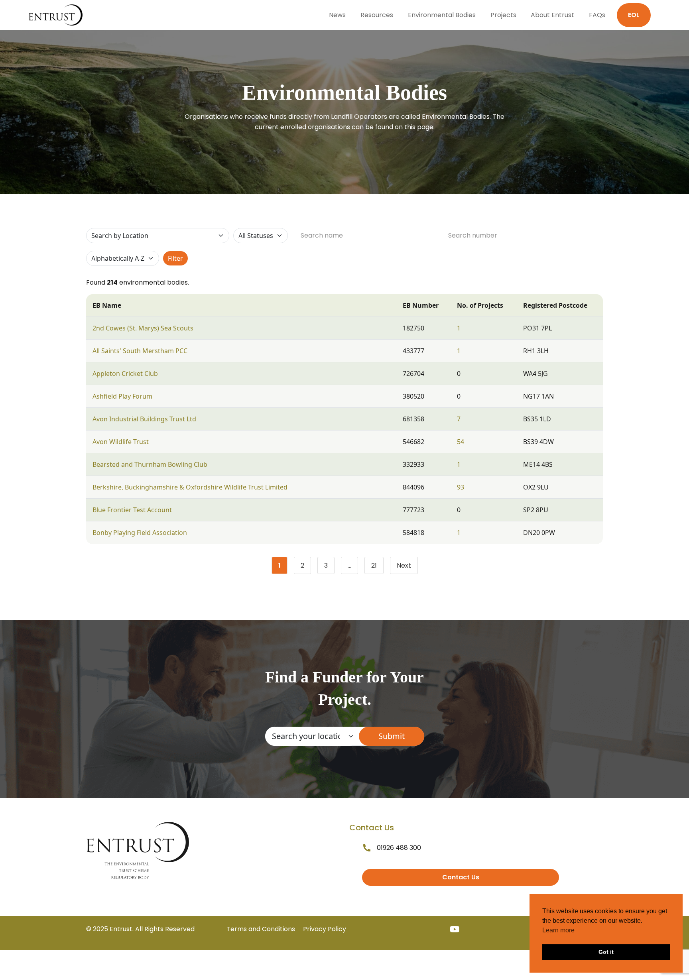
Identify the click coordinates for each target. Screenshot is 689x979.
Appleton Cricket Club (125, 373)
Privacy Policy (324, 929)
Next (404, 565)
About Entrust (552, 15)
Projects (503, 15)
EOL (634, 15)
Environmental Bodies (442, 15)
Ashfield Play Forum (122, 396)
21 (377, 567)
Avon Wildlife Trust (121, 441)
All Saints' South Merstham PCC (140, 350)
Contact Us (460, 877)
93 (460, 487)
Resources (376, 15)
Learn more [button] (558, 930)
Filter (175, 258)
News (337, 15)
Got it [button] (606, 952)
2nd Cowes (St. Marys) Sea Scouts (143, 328)
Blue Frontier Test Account (132, 509)
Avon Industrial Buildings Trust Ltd (144, 419)
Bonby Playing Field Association (140, 532)
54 (460, 441)
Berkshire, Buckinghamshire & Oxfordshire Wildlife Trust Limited (190, 487)
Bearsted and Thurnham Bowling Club (150, 464)
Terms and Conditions (260, 929)
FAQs (597, 15)
